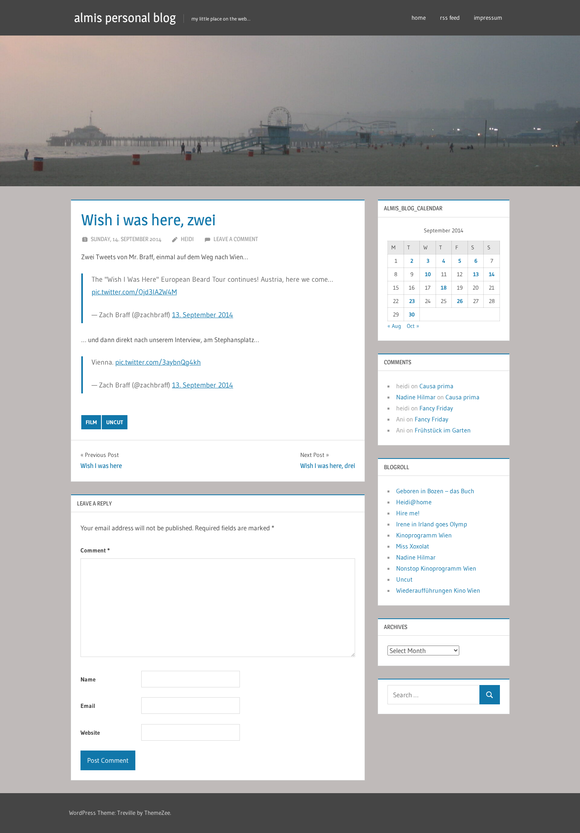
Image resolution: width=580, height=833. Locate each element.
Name (87, 679)
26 (460, 301)
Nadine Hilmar (416, 397)
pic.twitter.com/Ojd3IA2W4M (134, 292)
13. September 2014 (202, 315)
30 (412, 314)
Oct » (413, 325)
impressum (488, 17)
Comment (95, 550)
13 (476, 274)
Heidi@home (414, 502)
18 (444, 287)
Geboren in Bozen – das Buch (435, 491)
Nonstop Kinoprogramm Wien (436, 568)
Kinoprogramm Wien (424, 535)
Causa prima (436, 386)
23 (412, 301)
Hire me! (407, 513)
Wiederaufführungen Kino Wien (438, 590)
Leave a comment (235, 239)
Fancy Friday (436, 408)
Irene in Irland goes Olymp (431, 524)
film (91, 422)
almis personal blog (125, 17)
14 (492, 274)
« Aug (394, 325)
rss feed (450, 17)
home (419, 17)
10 (428, 274)
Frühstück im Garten (443, 430)
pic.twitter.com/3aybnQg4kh (158, 362)
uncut (114, 422)
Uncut (404, 579)
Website (90, 732)
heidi (187, 239)
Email (87, 705)
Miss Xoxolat (412, 546)
